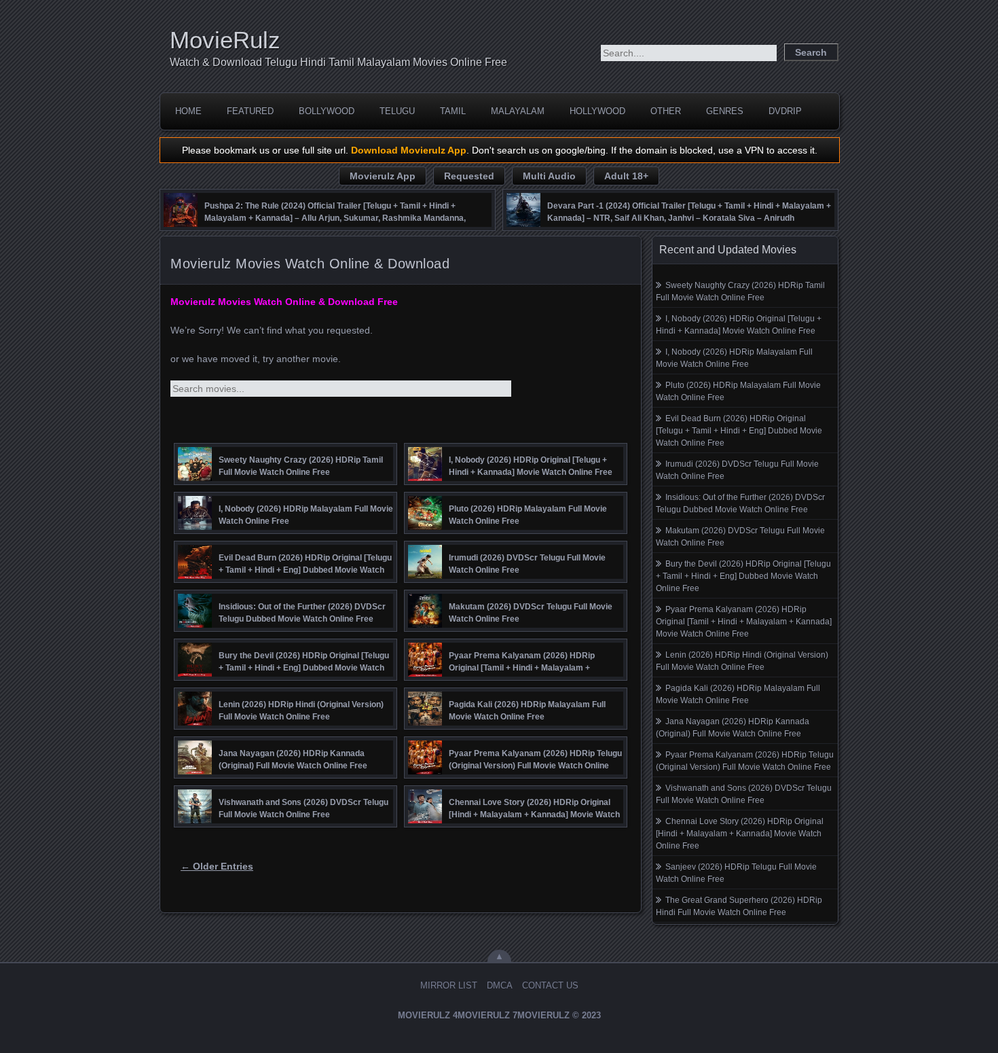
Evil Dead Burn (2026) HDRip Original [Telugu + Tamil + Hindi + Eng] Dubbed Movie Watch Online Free (739, 431)
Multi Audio (549, 176)
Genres (724, 111)
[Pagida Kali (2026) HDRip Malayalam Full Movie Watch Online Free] (425, 722)
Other (665, 111)
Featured (250, 111)
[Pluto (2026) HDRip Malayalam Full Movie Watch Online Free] (425, 526)
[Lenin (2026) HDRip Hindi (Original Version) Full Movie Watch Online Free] (195, 722)
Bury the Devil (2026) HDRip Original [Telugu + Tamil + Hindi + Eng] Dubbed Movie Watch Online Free (743, 576)
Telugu (397, 111)
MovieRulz (225, 39)
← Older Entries (217, 866)
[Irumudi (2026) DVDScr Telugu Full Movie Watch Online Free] (425, 575)
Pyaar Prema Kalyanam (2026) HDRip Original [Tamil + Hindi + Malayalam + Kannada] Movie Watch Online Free (744, 622)
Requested (469, 176)
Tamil (453, 111)
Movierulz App (382, 176)
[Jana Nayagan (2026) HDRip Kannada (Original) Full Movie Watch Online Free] (195, 771)
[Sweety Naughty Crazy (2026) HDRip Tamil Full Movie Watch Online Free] (195, 477)
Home (188, 111)
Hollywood (597, 111)
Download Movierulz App (408, 150)
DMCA (500, 985)
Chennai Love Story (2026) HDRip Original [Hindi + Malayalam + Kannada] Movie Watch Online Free (740, 834)
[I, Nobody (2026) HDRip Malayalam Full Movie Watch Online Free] (195, 526)
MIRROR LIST (448, 985)
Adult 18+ (626, 176)
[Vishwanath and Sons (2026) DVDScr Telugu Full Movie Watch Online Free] (195, 820)
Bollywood (326, 111)
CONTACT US (550, 985)
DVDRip (785, 111)
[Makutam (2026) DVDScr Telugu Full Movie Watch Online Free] (425, 624)
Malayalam (517, 111)
